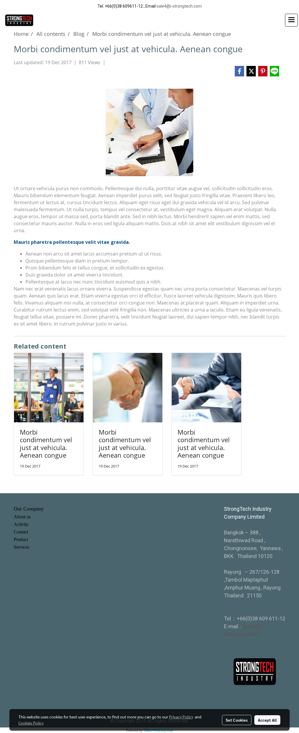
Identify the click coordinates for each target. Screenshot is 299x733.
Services (21, 547)
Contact (21, 531)
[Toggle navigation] (291, 20)
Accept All (267, 719)
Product (21, 539)
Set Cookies (237, 719)
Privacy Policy (181, 716)
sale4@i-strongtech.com (179, 6)
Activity (21, 524)
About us (22, 516)
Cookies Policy (31, 722)
